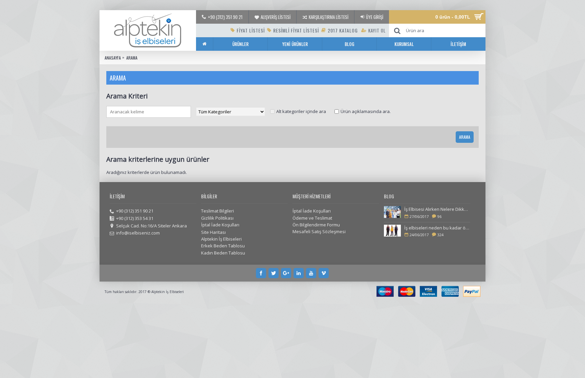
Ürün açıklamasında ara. (366, 111)
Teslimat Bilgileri (217, 211)
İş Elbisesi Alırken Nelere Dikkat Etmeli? (437, 209)
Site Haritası (213, 232)
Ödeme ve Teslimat (312, 218)
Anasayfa (113, 58)
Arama (131, 58)
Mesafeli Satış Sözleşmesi (319, 231)
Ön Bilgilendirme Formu (316, 225)
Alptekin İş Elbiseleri (221, 239)
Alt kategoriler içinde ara (301, 111)
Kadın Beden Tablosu (223, 253)
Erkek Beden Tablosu (223, 246)
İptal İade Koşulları (220, 225)
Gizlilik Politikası (217, 218)
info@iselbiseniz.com (138, 233)
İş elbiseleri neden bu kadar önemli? (437, 228)
